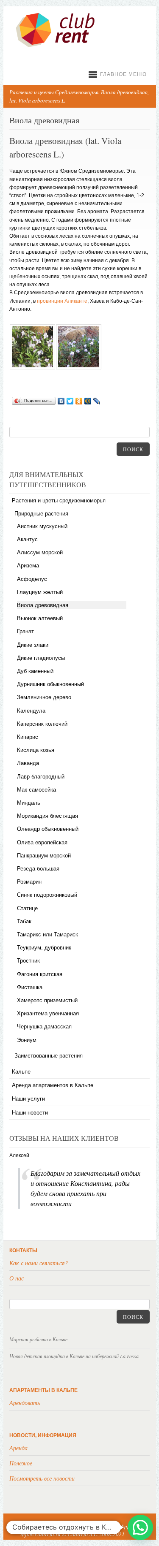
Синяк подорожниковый (47, 895)
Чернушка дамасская (44, 1026)
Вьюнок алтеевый (40, 618)
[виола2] (79, 368)
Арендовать (24, 1403)
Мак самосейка (36, 790)
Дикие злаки (32, 645)
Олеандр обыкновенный (47, 829)
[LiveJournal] (96, 401)
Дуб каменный (35, 671)
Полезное (20, 1463)
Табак (24, 921)
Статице (27, 908)
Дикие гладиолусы (41, 658)
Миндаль (28, 803)
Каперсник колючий (42, 724)
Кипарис (27, 737)
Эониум (26, 1040)
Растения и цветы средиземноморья (59, 500)
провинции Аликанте (62, 301)
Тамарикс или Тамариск (47, 934)
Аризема (28, 565)
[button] (140, 1527)
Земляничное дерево (44, 697)
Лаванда (28, 763)
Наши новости (30, 1112)
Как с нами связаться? (38, 1263)
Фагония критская (39, 974)
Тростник (28, 960)
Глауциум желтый (40, 592)
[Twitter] (70, 401)
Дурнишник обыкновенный (50, 684)
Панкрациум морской (44, 855)
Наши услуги (28, 1099)
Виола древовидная (42, 605)
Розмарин (29, 882)
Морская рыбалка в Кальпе (38, 1339)
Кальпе (21, 1072)
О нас (16, 1278)
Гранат (25, 631)
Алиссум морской (40, 552)
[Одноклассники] (79, 401)
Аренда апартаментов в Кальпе (52, 1085)
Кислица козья (35, 750)
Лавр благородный (40, 776)
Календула (31, 711)
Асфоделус (32, 579)
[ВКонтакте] (61, 401)
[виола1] (32, 368)
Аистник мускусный (42, 526)
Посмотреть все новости (42, 1478)
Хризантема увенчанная (48, 1013)
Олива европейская (42, 842)
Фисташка (29, 987)
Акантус (27, 539)
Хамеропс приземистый (47, 1000)
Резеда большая (38, 868)
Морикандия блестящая (47, 816)
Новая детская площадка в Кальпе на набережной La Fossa (74, 1356)
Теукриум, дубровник (44, 947)
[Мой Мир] (88, 401)
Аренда (18, 1448)
